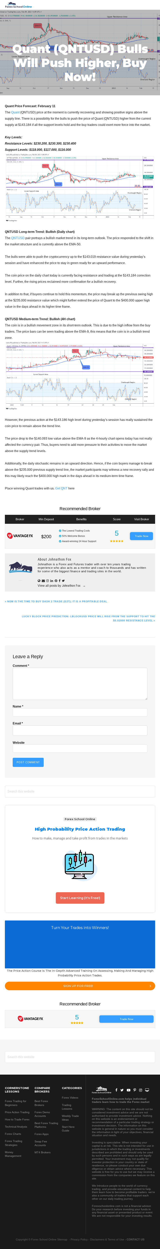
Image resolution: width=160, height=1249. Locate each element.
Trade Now (141, 536)
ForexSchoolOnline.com (18, 5)
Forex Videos (70, 1097)
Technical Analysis (16, 1126)
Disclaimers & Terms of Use (107, 1239)
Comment (21, 665)
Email (18, 723)
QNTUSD (18, 238)
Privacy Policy (79, 1239)
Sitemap (62, 1239)
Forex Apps (42, 1134)
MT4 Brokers (43, 1152)
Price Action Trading (17, 1112)
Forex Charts (13, 1133)
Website (19, 742)
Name (18, 706)
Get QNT (61, 488)
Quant (15, 112)
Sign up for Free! (78, 986)
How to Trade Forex (17, 1119)
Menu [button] (150, 4)
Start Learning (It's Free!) (80, 898)
